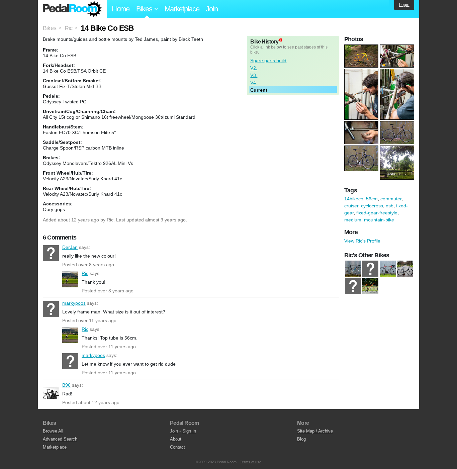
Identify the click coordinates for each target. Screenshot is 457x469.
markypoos (51, 309)
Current (258, 90)
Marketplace (182, 9)
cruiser (351, 205)
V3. (253, 75)
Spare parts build (268, 60)
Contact (177, 447)
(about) (281, 40)
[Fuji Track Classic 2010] (370, 286)
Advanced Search (60, 439)
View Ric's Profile (362, 241)
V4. (253, 82)
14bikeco (353, 198)
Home (120, 9)
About (175, 439)
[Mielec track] (405, 268)
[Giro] (370, 268)
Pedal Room (72, 9)
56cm (372, 198)
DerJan (51, 253)
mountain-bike (379, 219)
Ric (110, 219)
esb (389, 205)
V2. (253, 68)
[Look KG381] (387, 268)
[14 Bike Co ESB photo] (362, 48)
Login (404, 4)
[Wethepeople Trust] (353, 286)
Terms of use (250, 462)
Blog (301, 439)
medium (352, 219)
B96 (51, 391)
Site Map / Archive (315, 431)
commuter (390, 198)
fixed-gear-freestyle (376, 212)
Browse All (53, 431)
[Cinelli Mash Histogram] (353, 268)
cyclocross (372, 205)
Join (211, 9)
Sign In (189, 431)
